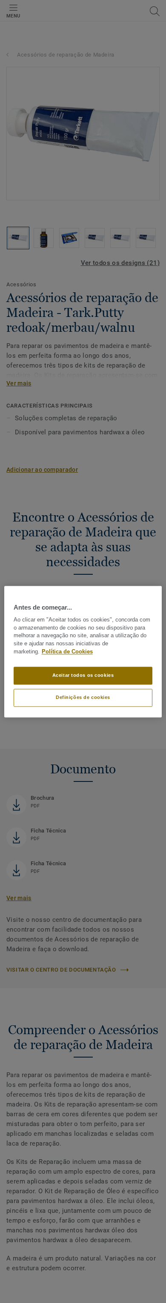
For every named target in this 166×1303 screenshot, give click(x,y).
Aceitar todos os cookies (83, 675)
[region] (83, 651)
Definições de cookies (83, 697)
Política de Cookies (67, 652)
